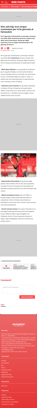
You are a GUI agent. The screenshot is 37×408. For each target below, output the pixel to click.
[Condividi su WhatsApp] (2, 48)
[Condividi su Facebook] (5, 48)
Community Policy (6, 397)
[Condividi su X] (8, 48)
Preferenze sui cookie (7, 404)
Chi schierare (5, 363)
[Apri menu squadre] (6, 2)
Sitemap (3, 395)
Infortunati (4, 372)
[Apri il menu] (2, 2)
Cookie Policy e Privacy (7, 399)
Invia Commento (27, 297)
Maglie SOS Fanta (6, 374)
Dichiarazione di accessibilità (9, 402)
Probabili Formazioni (7, 377)
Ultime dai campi (6, 370)
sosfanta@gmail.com (7, 349)
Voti (2, 365)
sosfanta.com (9, 338)
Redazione (4, 386)
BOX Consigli (15, 6)
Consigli (3, 360)
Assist (3, 367)
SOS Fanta (4, 7)
